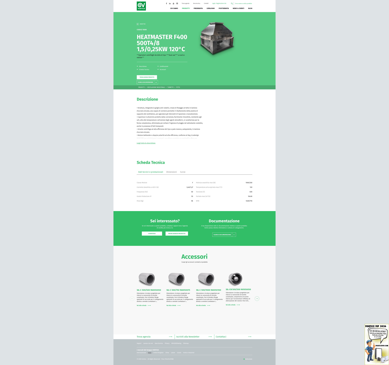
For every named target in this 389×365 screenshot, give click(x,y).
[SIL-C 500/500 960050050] (150, 279)
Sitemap (186, 343)
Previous (132, 298)
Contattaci (152, 233)
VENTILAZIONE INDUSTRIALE (156, 87)
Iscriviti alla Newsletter (187, 337)
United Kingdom (158, 352)
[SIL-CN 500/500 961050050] (239, 279)
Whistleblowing (176, 343)
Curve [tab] (182, 172)
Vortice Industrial (188, 352)
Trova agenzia (185, 3)
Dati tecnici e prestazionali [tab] (150, 172)
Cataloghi (211, 8)
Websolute (248, 359)
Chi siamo (174, 8)
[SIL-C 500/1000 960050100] (209, 279)
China (167, 352)
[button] (147, 82)
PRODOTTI (141, 87)
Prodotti (186, 8)
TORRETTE (170, 87)
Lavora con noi (148, 343)
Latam (173, 352)
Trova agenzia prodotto (147, 77)
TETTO (178, 87)
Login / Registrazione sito (219, 3)
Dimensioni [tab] (171, 172)
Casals (179, 352)
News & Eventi (238, 8)
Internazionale (141, 352)
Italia (149, 352)
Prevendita (198, 8)
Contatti (206, 3)
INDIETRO (142, 24)
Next (257, 298)
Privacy (167, 343)
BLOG (250, 8)
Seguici (139, 343)
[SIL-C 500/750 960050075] (179, 279)
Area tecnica (196, 3)
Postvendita (224, 8)
